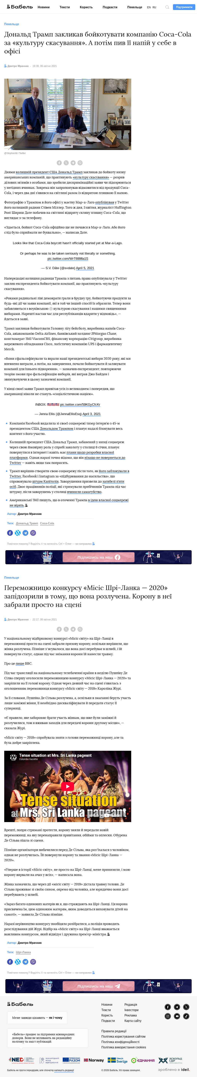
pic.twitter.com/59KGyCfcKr (80, 404)
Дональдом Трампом (56, 428)
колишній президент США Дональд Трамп (49, 172)
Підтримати (184, 7)
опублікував (104, 202)
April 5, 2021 (85, 268)
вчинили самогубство (84, 492)
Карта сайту (132, 1020)
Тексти (65, 7)
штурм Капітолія (45, 481)
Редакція (130, 1004)
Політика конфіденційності (120, 1042)
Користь (86, 7)
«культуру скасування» (91, 177)
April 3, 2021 (92, 414)
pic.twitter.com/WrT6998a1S (68, 259)
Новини (44, 7)
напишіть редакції (64, 1070)
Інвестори (131, 1010)
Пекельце (134, 7)
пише (20, 663)
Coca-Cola (47, 523)
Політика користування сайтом (123, 1036)
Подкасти (110, 7)
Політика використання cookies (123, 1047)
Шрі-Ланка (23, 952)
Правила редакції (113, 1031)
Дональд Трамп (27, 523)
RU (154, 7)
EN (149, 7)
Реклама (130, 1015)
